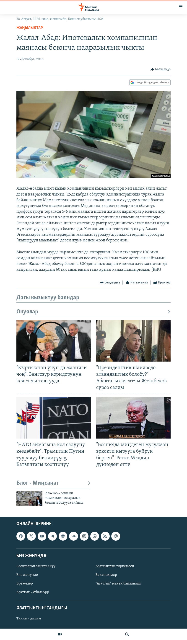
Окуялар (27, 312)
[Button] (161, 69)
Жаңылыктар (29, 28)
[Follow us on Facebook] (20, 536)
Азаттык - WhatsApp (32, 592)
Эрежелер (24, 583)
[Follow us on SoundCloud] (73, 536)
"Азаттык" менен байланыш (118, 583)
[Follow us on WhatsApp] (94, 536)
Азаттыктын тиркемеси (115, 566)
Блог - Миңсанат (37, 483)
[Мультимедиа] (60, 634)
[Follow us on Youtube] (42, 536)
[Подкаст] (115, 536)
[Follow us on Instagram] (84, 536)
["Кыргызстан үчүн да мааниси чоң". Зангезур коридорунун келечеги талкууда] (53, 341)
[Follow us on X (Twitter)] (31, 536)
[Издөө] (127, 634)
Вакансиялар (106, 575)
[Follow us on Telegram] (52, 536)
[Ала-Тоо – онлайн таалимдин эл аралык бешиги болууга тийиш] (29, 498)
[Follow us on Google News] (63, 536)
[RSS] (105, 536)
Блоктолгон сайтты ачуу (35, 566)
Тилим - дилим (28, 619)
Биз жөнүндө (27, 575)
